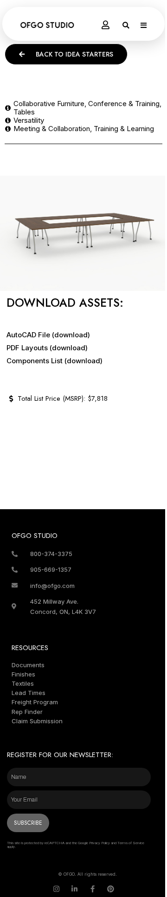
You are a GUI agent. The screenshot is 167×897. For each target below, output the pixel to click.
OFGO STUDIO (35, 536)
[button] (126, 25)
